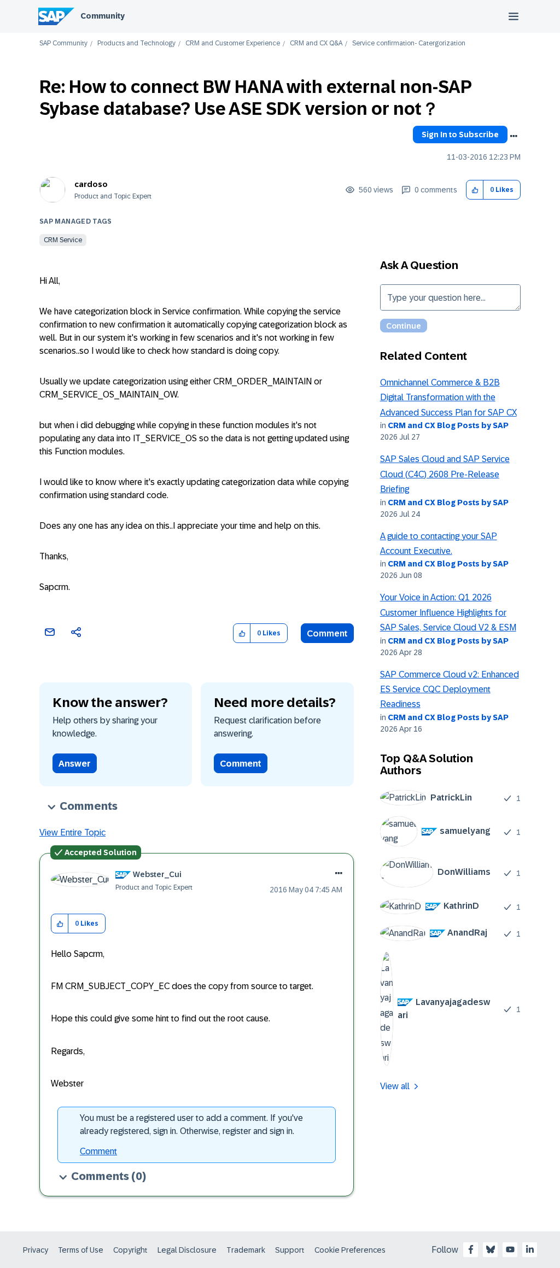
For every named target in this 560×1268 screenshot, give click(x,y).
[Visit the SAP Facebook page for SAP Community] (470, 1249)
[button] (474, 190)
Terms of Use (80, 1250)
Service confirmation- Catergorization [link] (408, 43)
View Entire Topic (72, 832)
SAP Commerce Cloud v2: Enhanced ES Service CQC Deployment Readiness (449, 689)
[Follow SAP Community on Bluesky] (490, 1249)
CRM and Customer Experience (232, 43)
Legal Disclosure (187, 1250)
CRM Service (63, 240)
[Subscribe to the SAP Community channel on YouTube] (510, 1249)
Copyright (130, 1250)
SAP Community (63, 43)
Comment (327, 633)
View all (395, 1086)
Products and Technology (136, 43)
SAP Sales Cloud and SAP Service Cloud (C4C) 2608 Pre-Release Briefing (445, 474)
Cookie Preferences (350, 1250)
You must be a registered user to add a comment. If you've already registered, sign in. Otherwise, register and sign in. (191, 1124)
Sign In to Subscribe (460, 134)
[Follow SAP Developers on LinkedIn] (530, 1249)
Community (102, 15)
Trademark (245, 1250)
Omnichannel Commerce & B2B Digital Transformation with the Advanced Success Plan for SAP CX (448, 397)
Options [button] (513, 136)
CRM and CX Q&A (316, 43)
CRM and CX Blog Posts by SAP (448, 425)
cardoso (91, 184)
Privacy (35, 1250)
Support (290, 1250)
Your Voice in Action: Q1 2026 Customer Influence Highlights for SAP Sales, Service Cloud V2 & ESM (448, 612)
